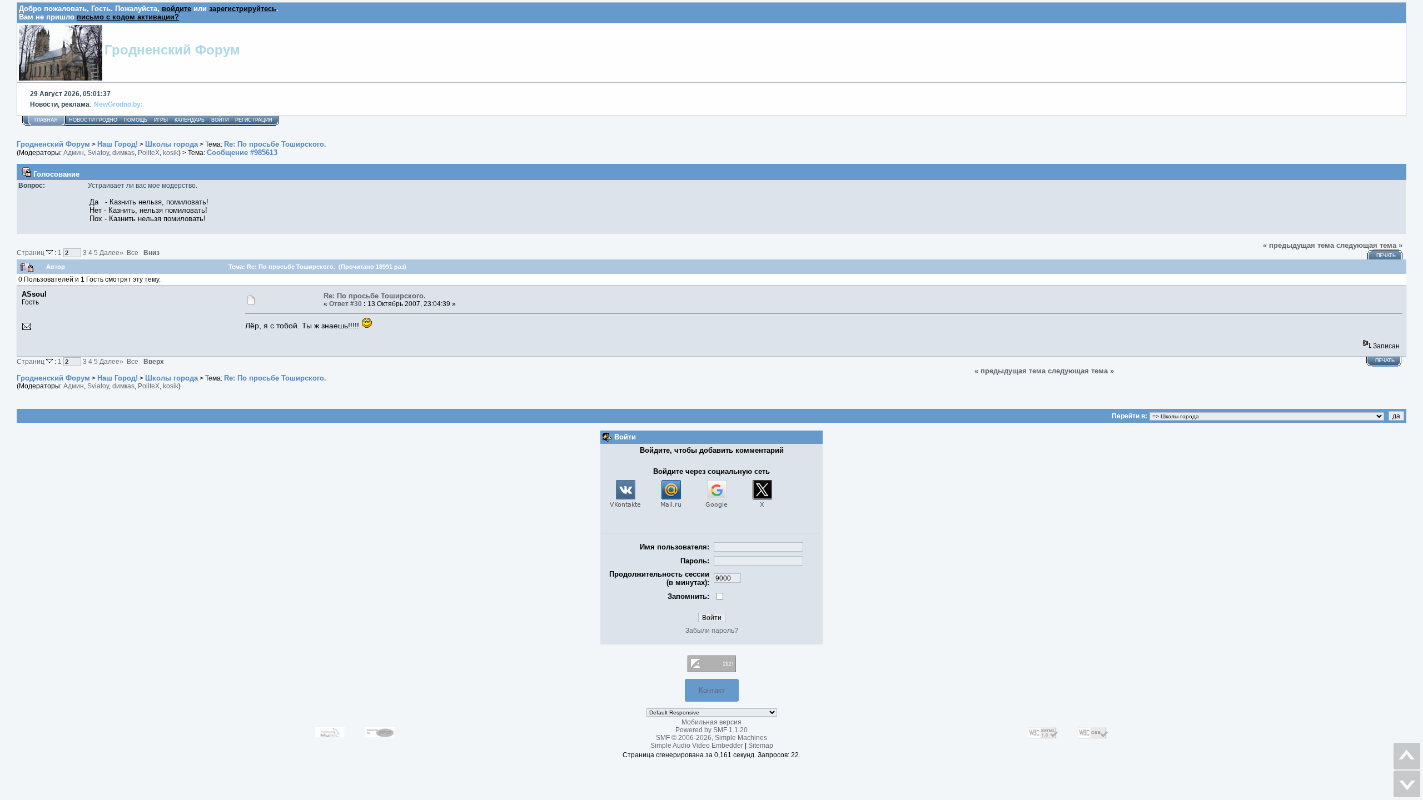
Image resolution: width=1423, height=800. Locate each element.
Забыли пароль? (711, 630)
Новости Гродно (93, 120)
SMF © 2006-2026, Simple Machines (711, 738)
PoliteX (149, 153)
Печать (1386, 255)
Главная (46, 120)
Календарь (190, 120)
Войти (219, 120)
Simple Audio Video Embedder (696, 745)
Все (132, 252)
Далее (111, 252)
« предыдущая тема (1298, 245)
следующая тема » (1369, 245)
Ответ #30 (345, 304)
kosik (170, 153)
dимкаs (123, 153)
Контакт (712, 690)
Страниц (31, 252)
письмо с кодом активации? (128, 17)
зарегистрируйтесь (242, 8)
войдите (176, 8)
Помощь (135, 120)
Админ (73, 153)
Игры (161, 120)
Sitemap (760, 745)
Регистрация (253, 120)
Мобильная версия (711, 722)
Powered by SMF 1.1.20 (711, 730)
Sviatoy (98, 153)
